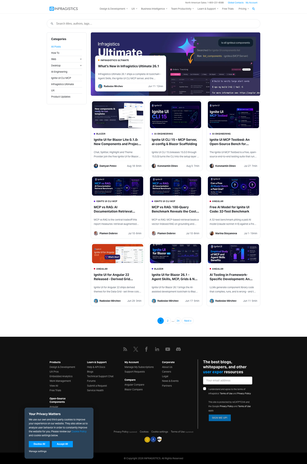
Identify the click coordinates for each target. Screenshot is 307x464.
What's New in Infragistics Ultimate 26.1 (128, 66)
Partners (167, 385)
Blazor (100, 133)
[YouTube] (167, 349)
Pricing (242, 8)
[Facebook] (146, 349)
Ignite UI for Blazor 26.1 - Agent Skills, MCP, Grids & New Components (175, 279)
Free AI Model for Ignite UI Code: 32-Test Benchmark (229, 209)
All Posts (56, 46)
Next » (187, 320)
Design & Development (62, 367)
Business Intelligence (153, 8)
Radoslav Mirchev (113, 86)
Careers (166, 371)
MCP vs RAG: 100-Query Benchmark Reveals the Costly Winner (175, 211)
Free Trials (228, 8)
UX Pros (54, 371)
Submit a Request (97, 385)
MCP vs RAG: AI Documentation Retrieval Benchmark (113, 211)
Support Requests (135, 371)
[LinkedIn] (157, 349)
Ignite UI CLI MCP (61, 78)
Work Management (60, 380)
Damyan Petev (108, 165)
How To (55, 52)
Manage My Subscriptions (139, 367)
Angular (217, 201)
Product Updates (60, 96)
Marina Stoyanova (226, 233)
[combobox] (156, 23)
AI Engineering (59, 71)
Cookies (144, 431)
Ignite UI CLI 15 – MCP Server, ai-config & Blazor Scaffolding (174, 142)
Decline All (39, 443)
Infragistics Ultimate (62, 84)
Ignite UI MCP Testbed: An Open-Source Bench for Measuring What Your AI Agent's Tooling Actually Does (233, 146)
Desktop (56, 65)
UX (133, 8)
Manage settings (38, 451)
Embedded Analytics (61, 376)
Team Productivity (181, 8)
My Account (251, 2)
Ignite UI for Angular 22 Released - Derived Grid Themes (112, 279)
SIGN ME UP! (219, 417)
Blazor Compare (134, 389)
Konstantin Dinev (167, 165)
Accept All (62, 443)
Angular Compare (134, 384)
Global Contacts (236, 2)
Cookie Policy (79, 431)
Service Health (95, 390)
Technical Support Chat (100, 376)
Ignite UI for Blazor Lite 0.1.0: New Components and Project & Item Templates (116, 144)
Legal (165, 376)
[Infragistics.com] (67, 9)
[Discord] (178, 349)
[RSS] (125, 349)
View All (54, 385)
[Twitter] (135, 349)
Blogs (90, 371)
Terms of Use (226, 393)
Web (53, 59)
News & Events (170, 380)
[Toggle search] (253, 9)
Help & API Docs (96, 367)
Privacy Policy (244, 393)
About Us (167, 367)
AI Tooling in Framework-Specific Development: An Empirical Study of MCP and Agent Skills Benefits (231, 281)
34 (178, 320)
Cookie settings (159, 431)
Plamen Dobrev (108, 233)
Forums (91, 380)
